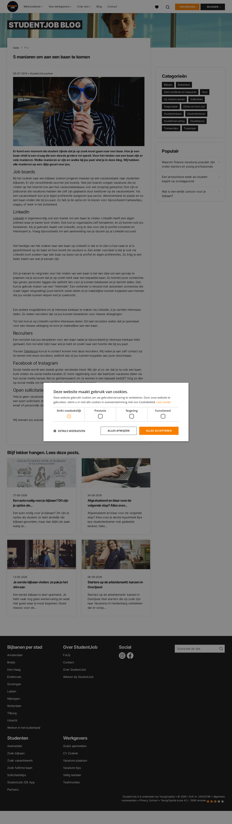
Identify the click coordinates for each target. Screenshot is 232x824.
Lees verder (163, 402)
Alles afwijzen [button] (119, 430)
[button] (69, 431)
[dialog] (116, 412)
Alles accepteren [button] (159, 430)
